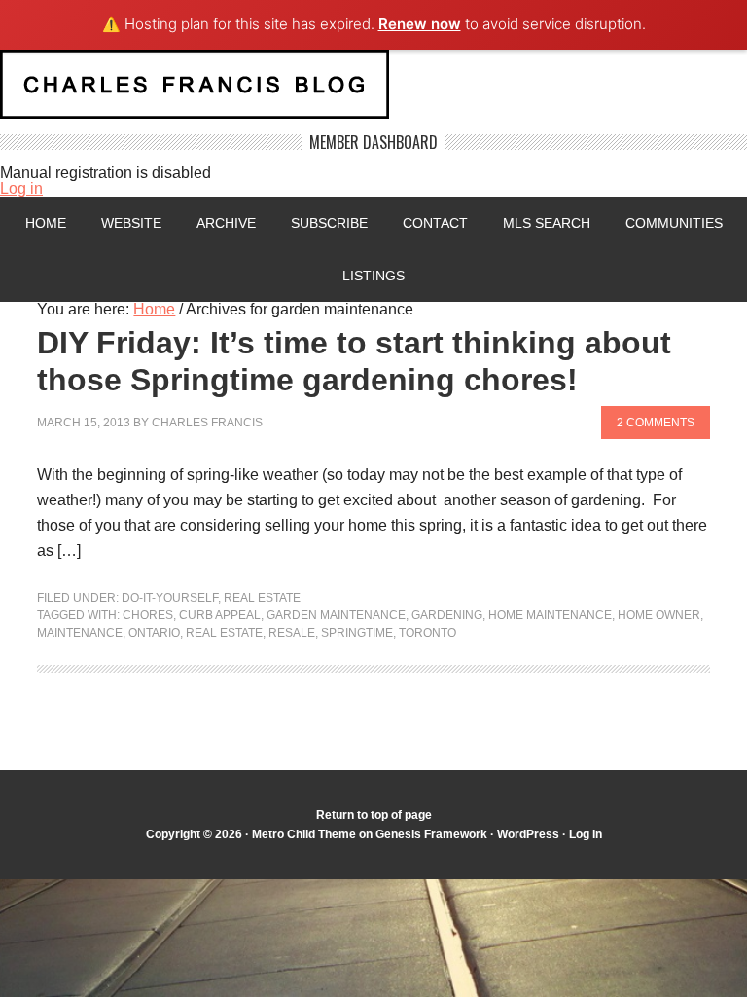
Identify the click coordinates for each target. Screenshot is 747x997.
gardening (446, 615)
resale (291, 633)
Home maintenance (550, 615)
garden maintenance (336, 615)
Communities (674, 223)
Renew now (419, 24)
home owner (659, 615)
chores (148, 615)
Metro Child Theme (304, 834)
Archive (226, 223)
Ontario (154, 633)
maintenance (80, 633)
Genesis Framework (431, 834)
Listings (373, 275)
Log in (21, 188)
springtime (357, 633)
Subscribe (329, 223)
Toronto (427, 633)
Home (45, 223)
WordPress (528, 834)
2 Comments (655, 422)
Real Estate (262, 598)
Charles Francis (207, 422)
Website (131, 223)
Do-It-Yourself (170, 598)
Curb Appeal (220, 615)
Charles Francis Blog (373, 92)
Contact (435, 223)
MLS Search (546, 223)
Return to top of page (374, 815)
